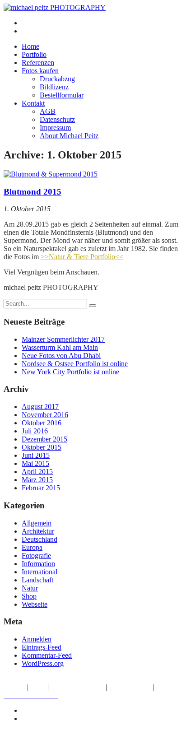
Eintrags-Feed (41, 647)
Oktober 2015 (41, 447)
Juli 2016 (35, 431)
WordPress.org (43, 663)
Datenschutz (57, 119)
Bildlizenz (54, 87)
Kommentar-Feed (47, 655)
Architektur (38, 531)
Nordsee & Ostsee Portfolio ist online (75, 363)
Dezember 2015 (44, 439)
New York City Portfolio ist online (70, 372)
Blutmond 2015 (32, 191)
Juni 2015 (36, 455)
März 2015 (37, 480)
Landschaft (37, 580)
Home (30, 46)
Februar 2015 (41, 488)
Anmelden (36, 639)
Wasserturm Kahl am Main (60, 347)
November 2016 (45, 414)
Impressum (55, 127)
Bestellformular (62, 95)
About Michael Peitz (69, 135)
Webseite (34, 604)
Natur (30, 588)
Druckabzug (57, 79)
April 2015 (37, 471)
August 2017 (40, 406)
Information (38, 563)
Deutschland (39, 539)
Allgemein (36, 523)
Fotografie (36, 555)
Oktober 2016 (41, 423)
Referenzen (38, 62)
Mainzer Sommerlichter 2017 (63, 339)
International (39, 572)
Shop (29, 596)
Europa (32, 547)
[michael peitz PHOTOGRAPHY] (55, 7)
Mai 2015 (35, 463)
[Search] (92, 305)
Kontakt (33, 103)
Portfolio (34, 54)
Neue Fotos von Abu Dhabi (61, 355)
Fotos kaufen (40, 70)
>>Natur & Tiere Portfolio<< (82, 256)
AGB (48, 111)
